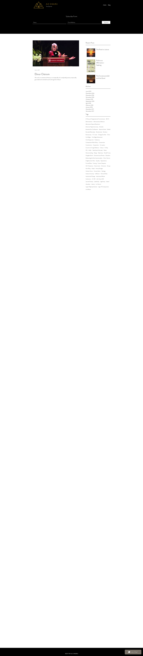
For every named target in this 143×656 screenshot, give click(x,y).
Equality (98, 161)
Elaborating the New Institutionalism (94, 158)
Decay (105, 150)
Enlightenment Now (90, 161)
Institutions (88, 179)
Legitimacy (102, 181)
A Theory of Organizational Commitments (95, 119)
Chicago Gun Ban (102, 134)
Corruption (102, 145)
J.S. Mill (93, 179)
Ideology (103, 171)
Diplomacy (100, 153)
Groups (108, 166)
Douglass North (89, 155)
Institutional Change (90, 176)
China (108, 134)
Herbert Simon (89, 171)
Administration (89, 121)
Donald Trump (107, 153)
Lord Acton (88, 189)
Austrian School (102, 129)
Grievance (103, 166)
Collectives (97, 140)
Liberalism (88, 184)
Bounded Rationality (90, 132)
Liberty (93, 184)
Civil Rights (88, 137)
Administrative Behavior (99, 121)
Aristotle (101, 127)
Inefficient (97, 174)
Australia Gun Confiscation (92, 129)
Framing (95, 163)
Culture (102, 148)
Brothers (105, 132)
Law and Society (89, 181)
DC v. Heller (89, 150)
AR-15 (107, 119)
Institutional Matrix (100, 176)
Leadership (96, 181)
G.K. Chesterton (89, 166)
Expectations (104, 161)
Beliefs (108, 129)
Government (97, 166)
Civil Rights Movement (97, 137)
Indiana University (90, 174)
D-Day (106, 148)
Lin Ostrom (98, 184)
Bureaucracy (88, 134)
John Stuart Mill (100, 179)
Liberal (107, 181)
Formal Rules (89, 163)
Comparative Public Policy (92, 142)
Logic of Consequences (103, 187)
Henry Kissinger (99, 168)
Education (108, 155)
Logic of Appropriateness (91, 187)
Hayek (93, 168)
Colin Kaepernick (90, 140)
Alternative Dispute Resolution (93, 124)
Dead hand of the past (98, 150)
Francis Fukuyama (102, 163)
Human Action (97, 171)
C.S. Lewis (94, 134)
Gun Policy (88, 168)
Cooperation (96, 145)
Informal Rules (104, 174)
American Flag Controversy (92, 127)
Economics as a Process (99, 155)
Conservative (102, 142)
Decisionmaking (89, 153)
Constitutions (89, 145)
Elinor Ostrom (106, 158)
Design (95, 153)
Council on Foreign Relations (92, 148)
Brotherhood (99, 132)
